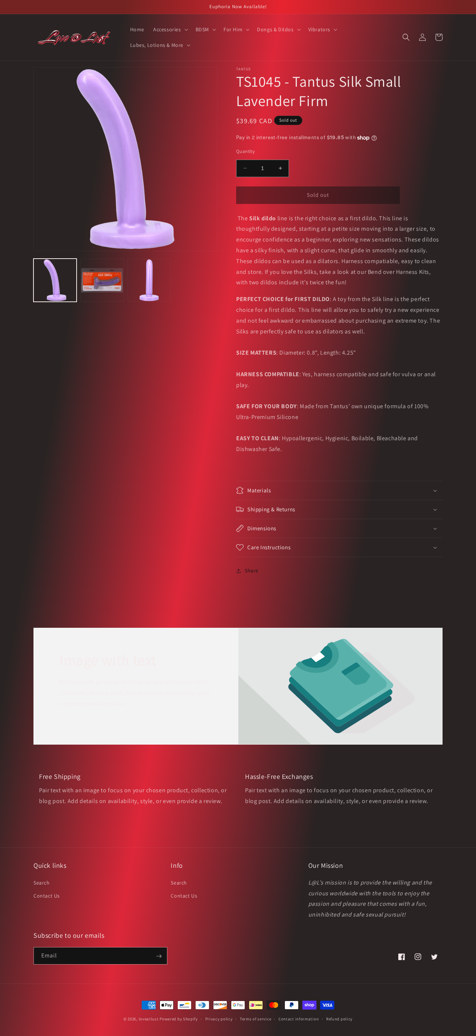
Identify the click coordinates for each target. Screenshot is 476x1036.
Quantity (245, 151)
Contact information (299, 1018)
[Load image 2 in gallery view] (101, 280)
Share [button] (251, 570)
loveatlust (149, 1018)
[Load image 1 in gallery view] (55, 280)
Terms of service (255, 1018)
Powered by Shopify (179, 1018)
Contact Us (46, 895)
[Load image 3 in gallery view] (149, 280)
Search (41, 882)
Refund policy (339, 1018)
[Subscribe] (159, 956)
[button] (170, 29)
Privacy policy (219, 1018)
